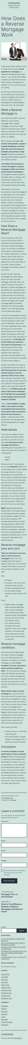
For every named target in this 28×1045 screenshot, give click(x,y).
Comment (5, 821)
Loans (3, 1017)
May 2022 (4, 980)
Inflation (4, 1009)
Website (4, 861)
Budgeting (4, 1006)
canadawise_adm (8, 798)
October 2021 (5, 996)
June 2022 (4, 977)
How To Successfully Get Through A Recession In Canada (13, 944)
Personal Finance (6, 1022)
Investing (4, 1014)
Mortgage (13, 800)
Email (3, 851)
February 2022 (6, 987)
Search (3, 927)
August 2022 (5, 974)
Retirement (4, 1025)
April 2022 (4, 982)
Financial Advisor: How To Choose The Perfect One (14, 958)
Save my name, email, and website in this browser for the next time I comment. (15, 873)
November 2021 (6, 993)
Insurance (4, 1011)
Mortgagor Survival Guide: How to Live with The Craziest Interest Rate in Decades (14, 953)
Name (3, 841)
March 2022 (5, 985)
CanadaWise (14, 3)
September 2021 (6, 998)
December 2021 (6, 990)
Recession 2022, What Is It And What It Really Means (13, 948)
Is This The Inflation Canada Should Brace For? (13, 939)
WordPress (18, 1038)
